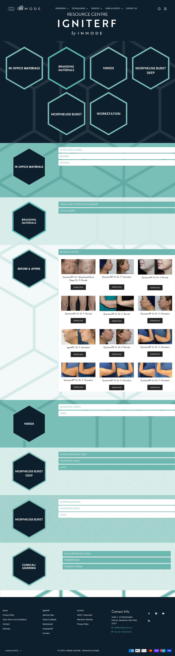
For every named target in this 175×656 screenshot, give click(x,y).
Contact (6, 624)
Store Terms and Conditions (15, 619)
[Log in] (165, 9)
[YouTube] (163, 613)
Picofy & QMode (49, 619)
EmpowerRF (48, 628)
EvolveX (80, 610)
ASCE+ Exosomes (84, 615)
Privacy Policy (8, 615)
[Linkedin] (149, 621)
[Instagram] (156, 613)
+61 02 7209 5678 (122, 632)
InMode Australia (73, 650)
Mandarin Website (85, 619)
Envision (46, 633)
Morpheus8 (48, 624)
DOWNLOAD (78, 287)
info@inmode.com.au (123, 627)
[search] (159, 8)
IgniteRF (46, 610)
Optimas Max (48, 615)
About (5, 610)
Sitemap (6, 628)
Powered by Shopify (90, 650)
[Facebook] (149, 613)
